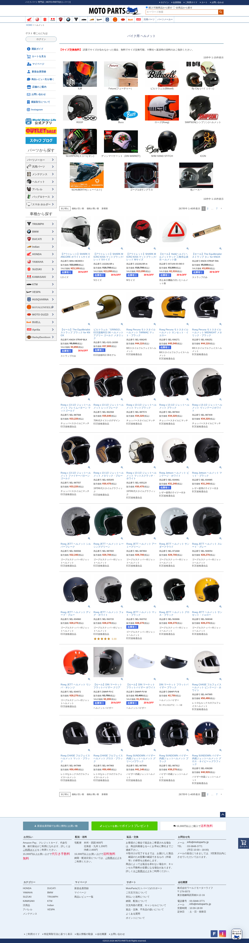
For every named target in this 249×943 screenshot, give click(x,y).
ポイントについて (135, 918)
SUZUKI (37, 269)
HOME (29, 25)
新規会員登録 (39, 71)
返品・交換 (132, 837)
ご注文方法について (136, 892)
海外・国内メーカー (41, 159)
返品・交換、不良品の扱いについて (145, 909)
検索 (220, 12)
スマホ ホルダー (41, 204)
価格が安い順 (78, 208)
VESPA (36, 292)
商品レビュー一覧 (83, 896)
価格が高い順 (93, 208)
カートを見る (39, 56)
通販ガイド (37, 48)
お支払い (28, 837)
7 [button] (216, 208)
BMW (35, 231)
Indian (35, 246)
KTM (35, 284)
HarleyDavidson (41, 337)
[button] (221, 208)
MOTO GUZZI (40, 314)
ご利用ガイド (30, 849)
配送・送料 (81, 837)
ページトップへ (222, 814)
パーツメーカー (165, 19)
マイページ (38, 64)
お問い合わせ (39, 94)
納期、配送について (136, 901)
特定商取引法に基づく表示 (58, 934)
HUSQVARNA (40, 299)
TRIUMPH (38, 224)
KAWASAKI (39, 276)
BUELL (36, 322)
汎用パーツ (149, 19)
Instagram (37, 109)
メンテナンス (39, 174)
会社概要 (183, 882)
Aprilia (36, 329)
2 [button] (207, 208)
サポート (131, 882)
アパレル (37, 189)
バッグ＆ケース (41, 196)
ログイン (41, 39)
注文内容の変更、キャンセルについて (146, 905)
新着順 (105, 208)
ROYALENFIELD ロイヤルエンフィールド (43, 307)
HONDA (37, 254)
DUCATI (37, 239)
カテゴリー (29, 882)
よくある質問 (133, 913)
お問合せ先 (184, 837)
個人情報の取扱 (84, 934)
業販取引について (40, 102)
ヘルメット (38, 181)
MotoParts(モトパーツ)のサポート (144, 888)
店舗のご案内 (39, 86)
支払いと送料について (138, 896)
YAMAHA (37, 261)
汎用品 (26, 905)
